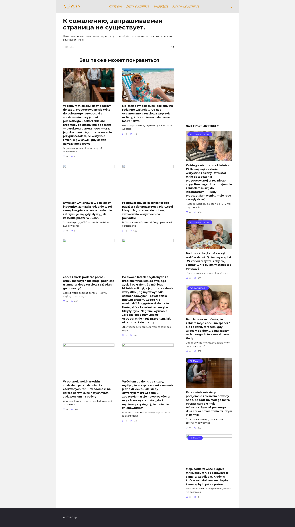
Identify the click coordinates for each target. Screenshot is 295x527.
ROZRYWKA (115, 6)
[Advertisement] (209, 71)
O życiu (71, 6)
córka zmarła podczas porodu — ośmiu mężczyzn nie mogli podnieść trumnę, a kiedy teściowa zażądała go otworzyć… (88, 282)
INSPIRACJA (160, 6)
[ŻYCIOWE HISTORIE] (209, 313)
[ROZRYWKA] (209, 386)
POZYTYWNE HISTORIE (185, 6)
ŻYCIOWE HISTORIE (137, 6)
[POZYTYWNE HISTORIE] (209, 159)
